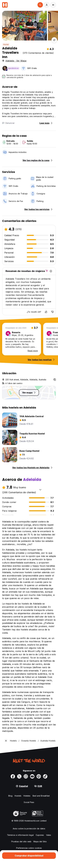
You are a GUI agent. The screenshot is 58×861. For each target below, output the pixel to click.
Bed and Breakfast (41, 796)
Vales (48, 835)
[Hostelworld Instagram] (26, 776)
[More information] (50, 271)
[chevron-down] (40, 489)
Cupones (40, 835)
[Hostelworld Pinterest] (39, 776)
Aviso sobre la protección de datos (29, 828)
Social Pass (29, 802)
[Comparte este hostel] (54, 40)
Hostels (18, 796)
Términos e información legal (20, 835)
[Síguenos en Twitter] (19, 776)
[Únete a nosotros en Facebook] (13, 776)
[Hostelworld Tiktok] (45, 776)
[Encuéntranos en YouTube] (32, 776)
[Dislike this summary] (52, 312)
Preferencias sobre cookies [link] (29, 848)
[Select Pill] (40, 5)
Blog (10, 796)
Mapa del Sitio (40, 841)
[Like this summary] (46, 312)
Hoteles (26, 796)
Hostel (6, 44)
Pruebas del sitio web (21, 841)
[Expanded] (6, 741)
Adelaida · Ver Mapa (15, 60)
